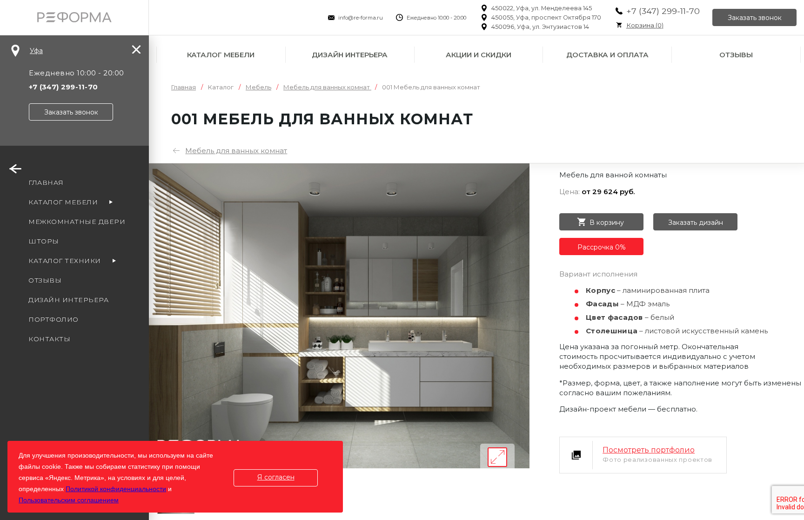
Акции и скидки (478, 54)
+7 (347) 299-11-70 (663, 11)
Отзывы (736, 54)
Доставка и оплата (607, 54)
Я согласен (276, 477)
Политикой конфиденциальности (116, 489)
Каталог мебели (221, 54)
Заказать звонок (755, 18)
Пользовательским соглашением (69, 500)
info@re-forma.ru (360, 17)
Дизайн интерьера (350, 54)
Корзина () (644, 25)
